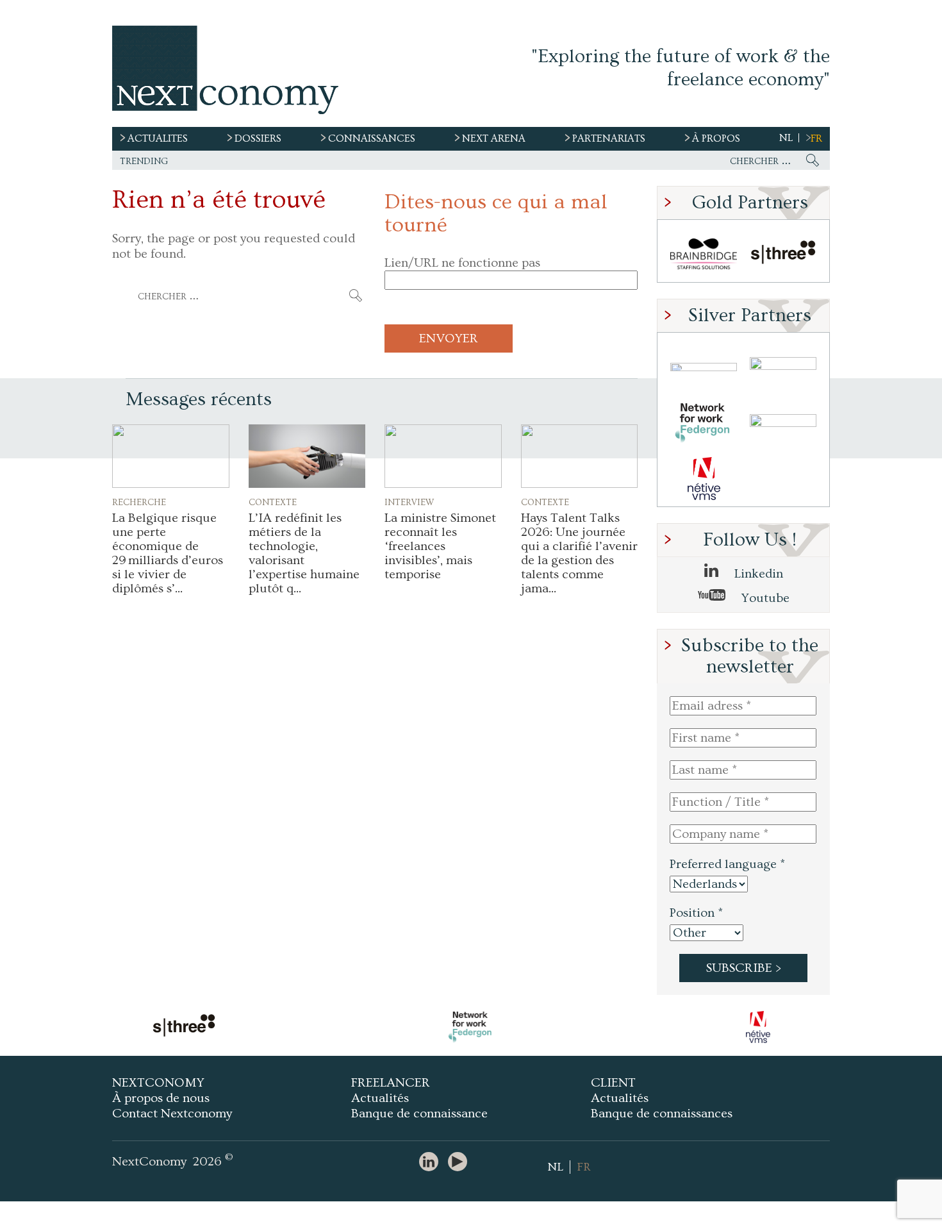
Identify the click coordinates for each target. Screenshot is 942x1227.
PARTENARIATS (608, 138)
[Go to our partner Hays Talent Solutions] (783, 423)
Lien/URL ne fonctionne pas (462, 263)
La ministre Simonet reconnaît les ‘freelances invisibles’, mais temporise (440, 546)
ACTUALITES (158, 138)
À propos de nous (161, 1098)
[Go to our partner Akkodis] (703, 367)
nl (786, 138)
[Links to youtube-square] (461, 1162)
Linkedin (757, 574)
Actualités (380, 1098)
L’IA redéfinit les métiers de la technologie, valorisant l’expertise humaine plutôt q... (304, 553)
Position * (696, 913)
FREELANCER (390, 1083)
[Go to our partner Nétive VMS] (703, 478)
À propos (716, 138)
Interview (409, 501)
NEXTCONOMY (158, 1083)
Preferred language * (727, 864)
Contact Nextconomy (172, 1113)
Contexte (273, 501)
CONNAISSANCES (371, 138)
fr (816, 138)
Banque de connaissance (419, 1113)
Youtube (763, 598)
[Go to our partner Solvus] (783, 367)
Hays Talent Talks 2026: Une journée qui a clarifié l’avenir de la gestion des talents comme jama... (579, 553)
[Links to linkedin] (432, 1162)
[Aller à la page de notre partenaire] (184, 1027)
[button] (170, 456)
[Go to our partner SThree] (783, 254)
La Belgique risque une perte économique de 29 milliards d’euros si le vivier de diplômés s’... (167, 553)
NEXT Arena (493, 138)
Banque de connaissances (661, 1113)
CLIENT (613, 1083)
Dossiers (258, 138)
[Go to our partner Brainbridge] (703, 254)
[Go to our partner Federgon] (703, 423)
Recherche (139, 501)
